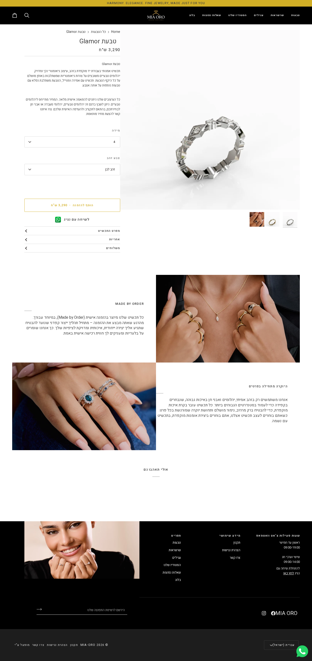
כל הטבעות (98, 32)
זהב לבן (110, 169)
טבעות (177, 542)
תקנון (236, 542)
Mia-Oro (88, 645)
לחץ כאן (288, 573)
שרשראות (175, 550)
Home (115, 32)
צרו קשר (235, 557)
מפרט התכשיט (109, 231)
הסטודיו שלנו (172, 565)
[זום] (290, 200)
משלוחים (113, 248)
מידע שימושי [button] (229, 535)
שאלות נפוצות (172, 572)
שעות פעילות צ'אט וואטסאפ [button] (278, 535)
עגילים (176, 557)
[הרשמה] (43, 609)
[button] (294, 15)
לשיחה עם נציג (76, 219)
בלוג (178, 579)
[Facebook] (273, 613)
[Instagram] (264, 613)
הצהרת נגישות (231, 550)
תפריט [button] (176, 535)
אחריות (114, 239)
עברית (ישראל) (283, 645)
